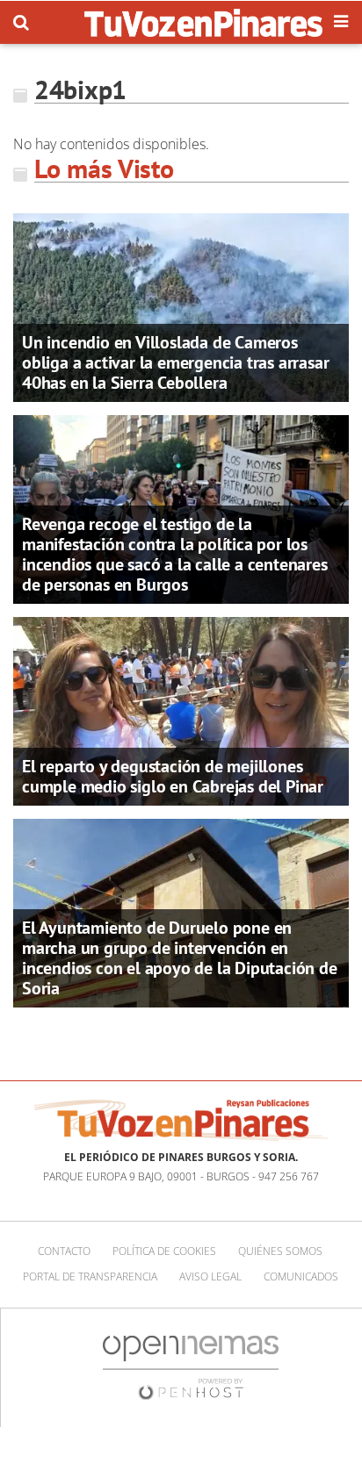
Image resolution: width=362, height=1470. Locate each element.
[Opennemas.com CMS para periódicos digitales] (191, 1366)
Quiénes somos (280, 1251)
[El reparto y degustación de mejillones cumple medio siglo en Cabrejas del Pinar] (181, 709)
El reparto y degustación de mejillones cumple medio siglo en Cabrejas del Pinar (172, 776)
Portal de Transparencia (90, 1276)
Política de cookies (164, 1251)
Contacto (64, 1251)
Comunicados (301, 1276)
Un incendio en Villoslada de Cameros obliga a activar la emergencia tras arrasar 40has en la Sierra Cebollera (175, 362)
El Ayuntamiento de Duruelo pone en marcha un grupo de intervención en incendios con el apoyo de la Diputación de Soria (179, 958)
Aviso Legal (210, 1276)
